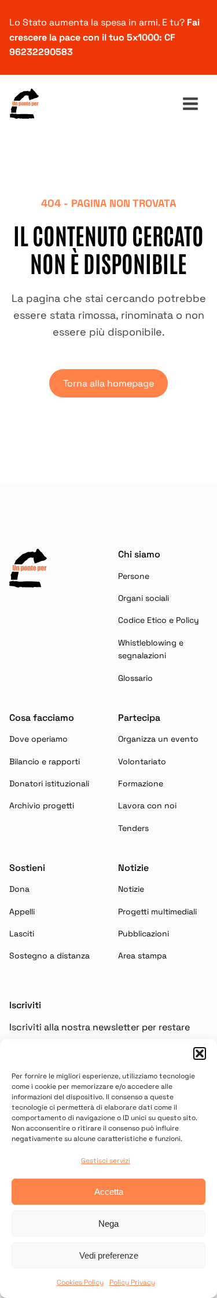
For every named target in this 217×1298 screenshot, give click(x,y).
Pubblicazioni (143, 933)
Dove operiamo (38, 739)
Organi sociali (143, 598)
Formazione (140, 783)
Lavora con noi (147, 805)
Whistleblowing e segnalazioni (150, 649)
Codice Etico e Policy (158, 620)
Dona (19, 889)
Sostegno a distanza (49, 955)
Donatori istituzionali (49, 783)
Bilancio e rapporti (44, 761)
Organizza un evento (158, 739)
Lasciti (21, 933)
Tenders (133, 828)
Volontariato (142, 761)
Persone (133, 576)
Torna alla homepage (108, 383)
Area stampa (142, 955)
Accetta (108, 1192)
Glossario (135, 678)
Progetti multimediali (157, 911)
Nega (108, 1223)
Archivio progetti (41, 805)
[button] (199, 1053)
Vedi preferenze (108, 1255)
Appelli (22, 911)
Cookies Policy (80, 1282)
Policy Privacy (132, 1282)
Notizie (131, 889)
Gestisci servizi (105, 1160)
